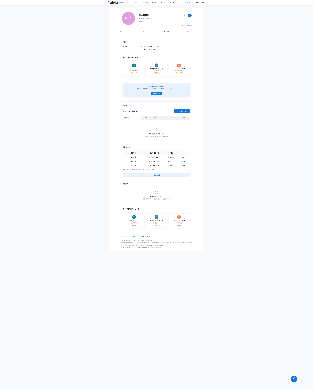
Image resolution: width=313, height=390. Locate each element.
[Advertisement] (284, 60)
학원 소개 (122, 31)
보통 (165, 118)
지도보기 (159, 46)
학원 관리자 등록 (189, 2)
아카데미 (121, 3)
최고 (184, 118)
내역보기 (184, 157)
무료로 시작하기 (156, 93)
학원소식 (189, 31)
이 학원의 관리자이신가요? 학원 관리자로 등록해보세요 (135, 236)
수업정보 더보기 (155, 175)
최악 (146, 118)
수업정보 (166, 31)
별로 (155, 118)
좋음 (175, 118)
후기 (144, 31)
